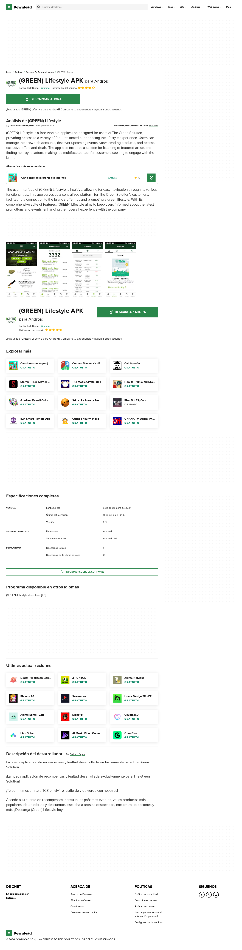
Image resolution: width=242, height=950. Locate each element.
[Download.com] (19, 7)
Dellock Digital (77, 754)
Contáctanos (77, 906)
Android (195, 7)
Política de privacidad (146, 894)
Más (228, 7)
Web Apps (213, 7)
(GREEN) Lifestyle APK (64, 81)
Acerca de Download (82, 894)
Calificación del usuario (64, 88)
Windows (156, 7)
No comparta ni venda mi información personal (148, 914)
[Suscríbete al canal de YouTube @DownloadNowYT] (216, 895)
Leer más (153, 125)
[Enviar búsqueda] (39, 7)
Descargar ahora (45, 99)
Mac (170, 7)
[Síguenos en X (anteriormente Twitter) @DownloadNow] (209, 895)
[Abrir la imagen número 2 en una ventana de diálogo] (87, 269)
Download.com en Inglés (84, 912)
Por (29, 88)
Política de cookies (145, 906)
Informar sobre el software (85, 571)
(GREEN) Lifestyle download (23, 595)
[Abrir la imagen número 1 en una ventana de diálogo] (54, 269)
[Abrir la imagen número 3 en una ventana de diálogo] (120, 269)
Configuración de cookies (149, 922)
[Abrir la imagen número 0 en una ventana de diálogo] (21, 269)
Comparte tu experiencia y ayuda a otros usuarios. (91, 109)
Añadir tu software (81, 900)
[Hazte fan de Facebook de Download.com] (202, 895)
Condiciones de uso (146, 900)
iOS (182, 7)
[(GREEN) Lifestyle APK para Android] (11, 83)
